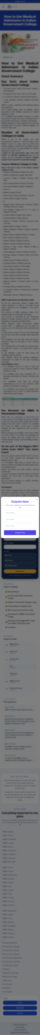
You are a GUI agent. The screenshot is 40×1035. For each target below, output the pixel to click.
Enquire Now (20, 533)
